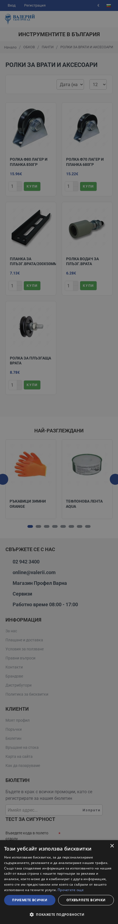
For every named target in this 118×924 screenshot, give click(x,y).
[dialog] (59, 882)
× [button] (112, 846)
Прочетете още (71, 890)
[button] (59, 914)
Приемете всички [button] (29, 900)
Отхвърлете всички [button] (86, 900)
